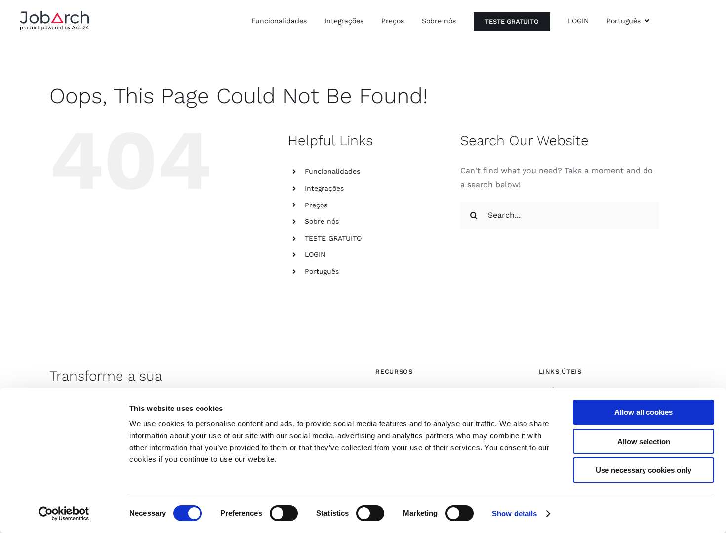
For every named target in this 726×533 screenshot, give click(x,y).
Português (322, 271)
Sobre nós (322, 221)
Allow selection (643, 441)
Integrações (324, 188)
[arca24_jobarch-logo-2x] (54, 14)
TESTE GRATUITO (333, 238)
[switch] (284, 513)
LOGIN (315, 254)
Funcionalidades (332, 171)
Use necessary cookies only (643, 470)
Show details (514, 513)
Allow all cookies (643, 412)
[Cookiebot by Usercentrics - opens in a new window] (64, 513)
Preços (316, 205)
